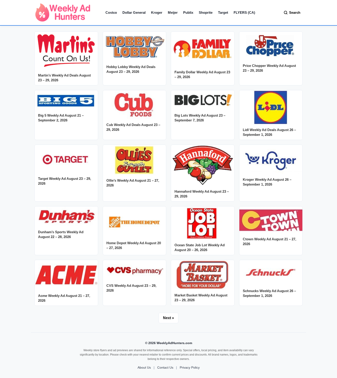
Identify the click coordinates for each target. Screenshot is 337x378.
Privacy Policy (190, 367)
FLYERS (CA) (244, 12)
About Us (144, 367)
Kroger (156, 12)
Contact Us (165, 367)
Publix (188, 12)
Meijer (173, 12)
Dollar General (134, 12)
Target (223, 12)
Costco (111, 12)
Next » (168, 318)
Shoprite (206, 12)
